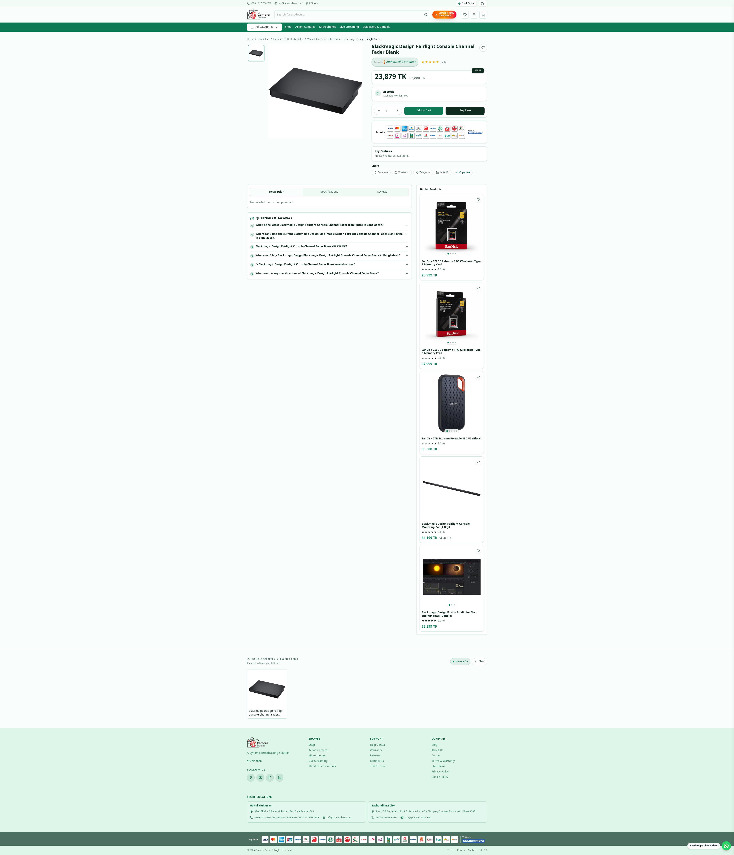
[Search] (425, 14)
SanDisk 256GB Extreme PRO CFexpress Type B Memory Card (451, 351)
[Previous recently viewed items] (252, 694)
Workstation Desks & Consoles (323, 39)
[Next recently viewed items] (481, 694)
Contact (436, 756)
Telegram (425, 172)
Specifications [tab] (329, 192)
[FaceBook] (251, 777)
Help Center (377, 745)
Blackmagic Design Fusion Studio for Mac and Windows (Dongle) (449, 614)
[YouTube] (260, 777)
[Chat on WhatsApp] (726, 845)
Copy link (464, 172)
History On (462, 661)
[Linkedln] (279, 777)
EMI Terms (438, 766)
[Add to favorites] (483, 48)
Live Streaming (349, 27)
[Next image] (356, 91)
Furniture (278, 39)
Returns (375, 756)
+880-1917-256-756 (260, 3)
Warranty (376, 750)
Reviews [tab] (382, 192)
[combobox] (352, 15)
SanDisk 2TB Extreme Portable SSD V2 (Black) (451, 439)
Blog (434, 745)
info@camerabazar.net (290, 3)
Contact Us (377, 761)
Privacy (461, 850)
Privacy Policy (440, 772)
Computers (263, 39)
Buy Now (465, 111)
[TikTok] (270, 777)
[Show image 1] (256, 53)
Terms (450, 850)
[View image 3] (453, 253)
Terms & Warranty (443, 761)
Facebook (383, 172)
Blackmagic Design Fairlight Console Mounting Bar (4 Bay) (446, 525)
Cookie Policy (440, 777)
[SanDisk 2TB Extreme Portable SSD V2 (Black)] (452, 403)
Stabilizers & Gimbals (376, 27)
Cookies (472, 850)
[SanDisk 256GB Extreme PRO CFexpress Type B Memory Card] (452, 315)
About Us (437, 750)
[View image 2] (450, 253)
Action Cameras (305, 27)
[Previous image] (274, 91)
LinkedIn (444, 172)
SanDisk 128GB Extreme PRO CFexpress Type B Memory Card (451, 263)
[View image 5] (456, 431)
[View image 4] (455, 253)
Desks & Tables (295, 39)
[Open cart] (483, 15)
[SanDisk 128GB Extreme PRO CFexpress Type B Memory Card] (452, 226)
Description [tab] (276, 192)
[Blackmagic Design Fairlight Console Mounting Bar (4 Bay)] (452, 488)
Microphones (327, 27)
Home (250, 39)
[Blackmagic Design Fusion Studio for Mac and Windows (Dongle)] (452, 577)
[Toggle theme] (482, 3)
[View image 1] (448, 253)
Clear (482, 661)
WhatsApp (403, 172)
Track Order (377, 766)
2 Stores (313, 3)
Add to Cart (424, 111)
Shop (288, 27)
